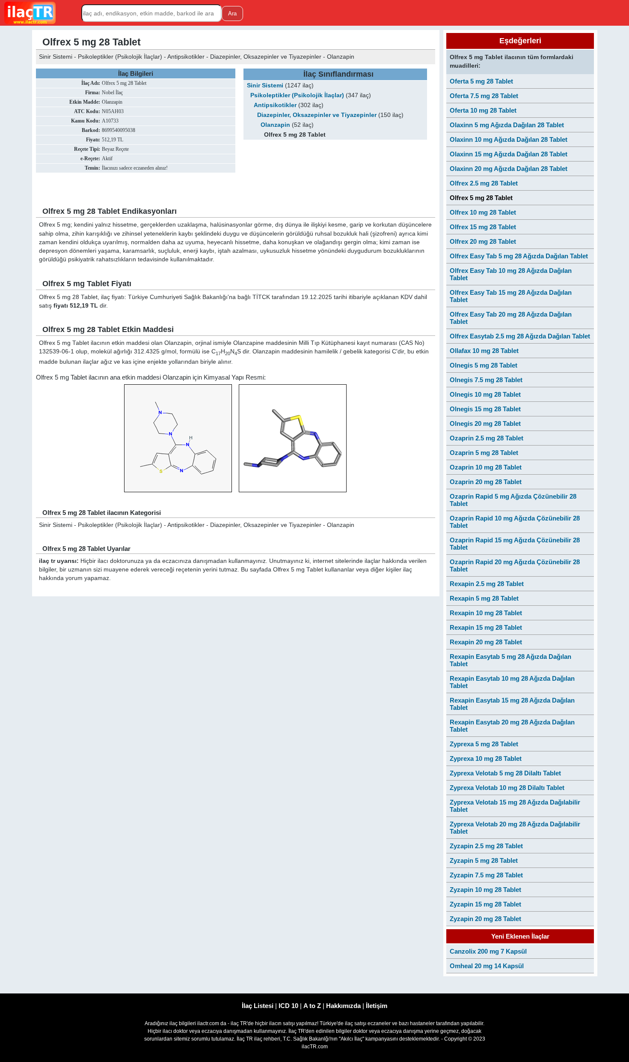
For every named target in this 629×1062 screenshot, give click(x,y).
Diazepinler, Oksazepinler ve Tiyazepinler (317, 115)
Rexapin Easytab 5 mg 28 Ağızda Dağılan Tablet (510, 660)
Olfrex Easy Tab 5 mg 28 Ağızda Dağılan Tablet (519, 256)
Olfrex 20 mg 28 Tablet (483, 241)
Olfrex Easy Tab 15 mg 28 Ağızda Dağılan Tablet (511, 296)
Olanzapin (275, 125)
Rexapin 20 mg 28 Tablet (486, 642)
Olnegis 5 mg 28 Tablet (483, 365)
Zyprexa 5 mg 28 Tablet (484, 744)
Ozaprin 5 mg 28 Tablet (484, 452)
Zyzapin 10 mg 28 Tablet (485, 889)
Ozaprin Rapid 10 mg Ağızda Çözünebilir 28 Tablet (515, 522)
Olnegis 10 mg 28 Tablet (485, 394)
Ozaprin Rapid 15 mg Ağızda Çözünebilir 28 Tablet (515, 543)
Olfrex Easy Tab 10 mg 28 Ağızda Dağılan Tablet (511, 274)
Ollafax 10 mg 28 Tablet (484, 350)
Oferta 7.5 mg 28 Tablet (484, 95)
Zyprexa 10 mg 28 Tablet (486, 758)
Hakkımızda (343, 1005)
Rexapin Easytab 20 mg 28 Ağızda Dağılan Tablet (512, 725)
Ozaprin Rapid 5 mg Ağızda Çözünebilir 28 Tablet (513, 500)
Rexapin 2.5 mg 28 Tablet (487, 583)
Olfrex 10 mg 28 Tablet (483, 212)
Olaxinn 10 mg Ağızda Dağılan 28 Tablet (508, 139)
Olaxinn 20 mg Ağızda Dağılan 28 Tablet (508, 168)
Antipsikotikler (275, 105)
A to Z (312, 1005)
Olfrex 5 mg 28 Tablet (481, 197)
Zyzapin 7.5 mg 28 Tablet (486, 875)
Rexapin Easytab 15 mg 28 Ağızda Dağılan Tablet (512, 704)
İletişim (376, 1005)
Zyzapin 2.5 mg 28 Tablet (486, 846)
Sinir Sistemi (265, 85)
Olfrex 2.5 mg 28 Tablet (484, 183)
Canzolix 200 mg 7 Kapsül (488, 951)
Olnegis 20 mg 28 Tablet (485, 423)
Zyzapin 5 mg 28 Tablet (484, 860)
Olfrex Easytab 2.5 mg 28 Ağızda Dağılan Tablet (520, 336)
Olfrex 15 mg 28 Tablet (483, 226)
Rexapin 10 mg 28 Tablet (486, 612)
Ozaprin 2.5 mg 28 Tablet (486, 438)
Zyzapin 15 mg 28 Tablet (485, 904)
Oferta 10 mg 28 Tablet (483, 110)
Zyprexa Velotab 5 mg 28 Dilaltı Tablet (505, 773)
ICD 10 (288, 1005)
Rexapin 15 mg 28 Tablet (486, 627)
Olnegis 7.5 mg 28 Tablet (486, 379)
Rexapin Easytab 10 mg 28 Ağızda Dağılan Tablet (512, 682)
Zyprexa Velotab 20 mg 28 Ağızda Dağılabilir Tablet (515, 827)
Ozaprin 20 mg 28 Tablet (486, 481)
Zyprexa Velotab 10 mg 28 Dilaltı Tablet (507, 787)
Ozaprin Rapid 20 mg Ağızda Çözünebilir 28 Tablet (515, 565)
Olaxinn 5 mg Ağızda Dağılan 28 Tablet (507, 125)
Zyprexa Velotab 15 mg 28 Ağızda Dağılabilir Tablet (515, 806)
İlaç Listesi (257, 1005)
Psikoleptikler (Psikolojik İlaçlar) (297, 95)
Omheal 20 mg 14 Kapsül (487, 965)
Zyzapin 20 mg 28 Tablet (485, 918)
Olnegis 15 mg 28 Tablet (485, 409)
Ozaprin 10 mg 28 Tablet (486, 467)
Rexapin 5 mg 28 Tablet (484, 598)
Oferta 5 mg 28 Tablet (481, 81)
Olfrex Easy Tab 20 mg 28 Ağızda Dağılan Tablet (511, 318)
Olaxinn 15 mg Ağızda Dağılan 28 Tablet (508, 154)
